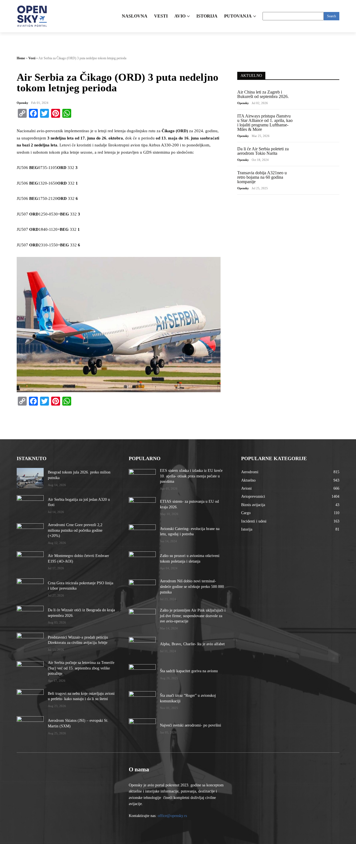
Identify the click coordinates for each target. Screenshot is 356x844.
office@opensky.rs (172, 816)
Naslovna (134, 16)
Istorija (206, 16)
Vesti (161, 16)
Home (21, 58)
